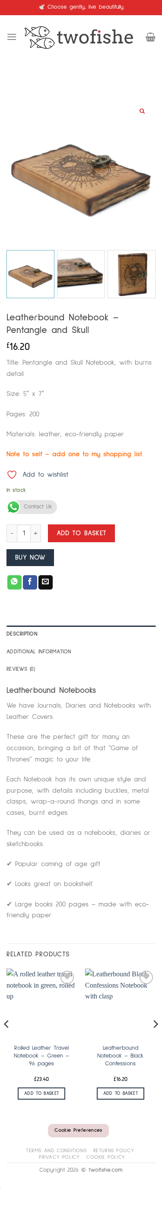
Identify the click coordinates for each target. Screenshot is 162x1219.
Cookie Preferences (78, 1130)
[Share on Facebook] (30, 582)
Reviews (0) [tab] (20, 669)
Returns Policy (113, 1150)
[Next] (155, 1041)
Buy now (30, 557)
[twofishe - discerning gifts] (81, 37)
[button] (11, 36)
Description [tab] (22, 634)
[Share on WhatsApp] (14, 582)
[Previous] (7, 1041)
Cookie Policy (105, 1157)
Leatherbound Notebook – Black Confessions (120, 1055)
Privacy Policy (59, 1157)
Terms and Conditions (56, 1150)
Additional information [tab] (39, 652)
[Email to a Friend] (45, 582)
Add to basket (82, 533)
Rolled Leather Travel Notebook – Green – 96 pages (41, 1055)
